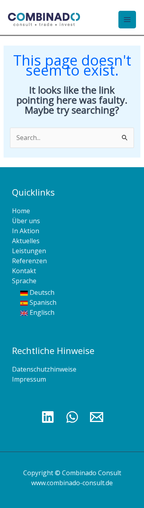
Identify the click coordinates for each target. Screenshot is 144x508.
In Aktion (25, 230)
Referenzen (29, 260)
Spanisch (42, 302)
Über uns (26, 220)
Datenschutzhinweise (44, 369)
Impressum (29, 379)
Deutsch (41, 292)
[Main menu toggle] (127, 19)
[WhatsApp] (72, 417)
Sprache (24, 280)
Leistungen (29, 250)
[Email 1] (96, 417)
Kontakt (24, 270)
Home (21, 210)
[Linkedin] (47, 417)
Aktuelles (26, 240)
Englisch (41, 312)
